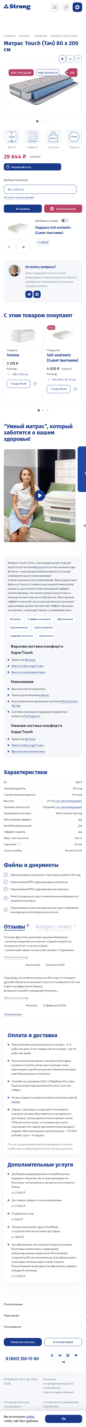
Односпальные (19, 627)
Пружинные (46, 635)
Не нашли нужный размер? (19, 197)
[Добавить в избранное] (78, 58)
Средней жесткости (21, 635)
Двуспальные (65, 619)
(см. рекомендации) (68, 800)
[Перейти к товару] (23, 363)
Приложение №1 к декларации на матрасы (39, 881)
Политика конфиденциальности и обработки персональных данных (58, 1385)
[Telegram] (75, 1355)
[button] (37, 121)
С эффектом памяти (39, 619)
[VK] (60, 1355)
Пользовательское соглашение (17, 1404)
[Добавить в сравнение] (70, 58)
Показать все (13, 1014)
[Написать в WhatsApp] (37, 294)
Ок (64, 1419)
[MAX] (67, 1355)
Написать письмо (23, 1341)
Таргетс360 (51, 1406)
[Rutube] (63, 1362)
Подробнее (19, 383)
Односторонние (43, 627)
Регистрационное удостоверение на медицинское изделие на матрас (44, 898)
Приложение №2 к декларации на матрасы (40, 889)
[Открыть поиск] (55, 7)
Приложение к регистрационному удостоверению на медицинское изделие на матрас (45, 910)
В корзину (23, 208)
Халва (15, 1101)
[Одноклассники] (52, 1355)
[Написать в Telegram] (28, 294)
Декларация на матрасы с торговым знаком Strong (46, 874)
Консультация (63, 1341)
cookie (30, 1416)
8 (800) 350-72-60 (22, 1358)
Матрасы (15, 619)
